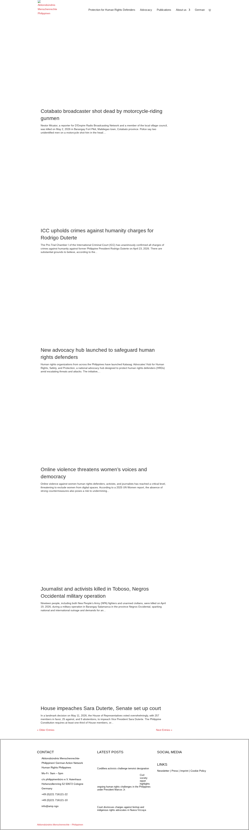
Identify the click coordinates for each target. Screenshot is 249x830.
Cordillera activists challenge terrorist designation (123, 768)
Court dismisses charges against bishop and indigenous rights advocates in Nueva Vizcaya (121, 808)
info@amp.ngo (50, 806)
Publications (164, 10)
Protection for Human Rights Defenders (111, 10)
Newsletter (163, 770)
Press (175, 770)
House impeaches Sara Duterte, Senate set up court (101, 708)
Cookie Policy (198, 770)
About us (181, 10)
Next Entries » (164, 729)
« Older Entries (45, 729)
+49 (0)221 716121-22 (55, 794)
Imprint (184, 770)
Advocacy (146, 10)
